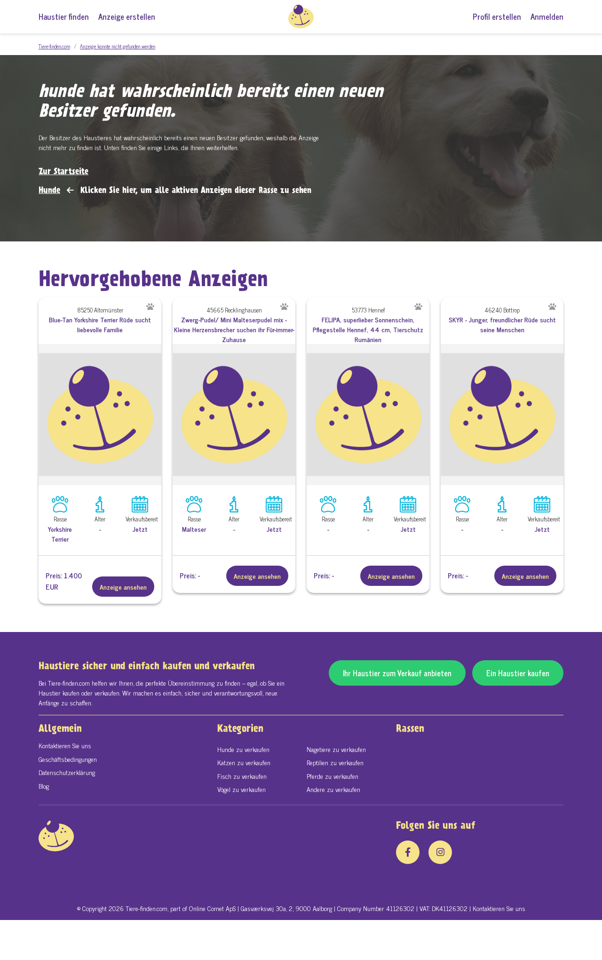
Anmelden (547, 16)
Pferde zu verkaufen (332, 775)
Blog (44, 785)
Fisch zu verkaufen (242, 775)
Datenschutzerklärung (67, 772)
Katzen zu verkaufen (243, 762)
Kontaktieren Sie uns (65, 745)
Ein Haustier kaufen (517, 673)
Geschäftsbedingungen (68, 758)
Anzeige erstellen (126, 16)
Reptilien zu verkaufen (335, 762)
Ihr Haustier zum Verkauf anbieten (397, 673)
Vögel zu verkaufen (241, 789)
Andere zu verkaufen (333, 789)
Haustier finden (64, 16)
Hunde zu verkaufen (243, 749)
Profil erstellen (497, 16)
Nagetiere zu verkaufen (336, 749)
